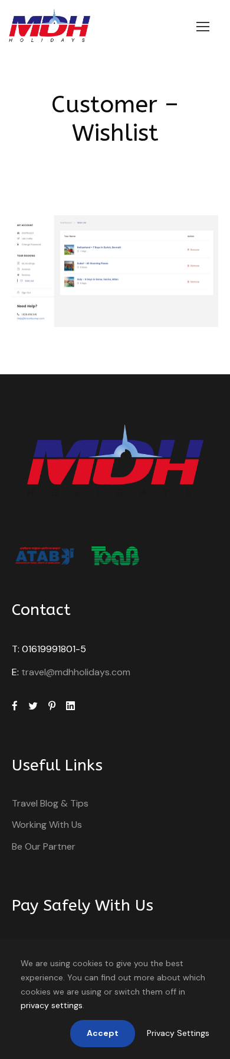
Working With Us (47, 824)
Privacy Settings (178, 1033)
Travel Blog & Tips (50, 803)
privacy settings (52, 1005)
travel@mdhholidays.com (75, 672)
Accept (103, 1033)
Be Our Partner (43, 846)
